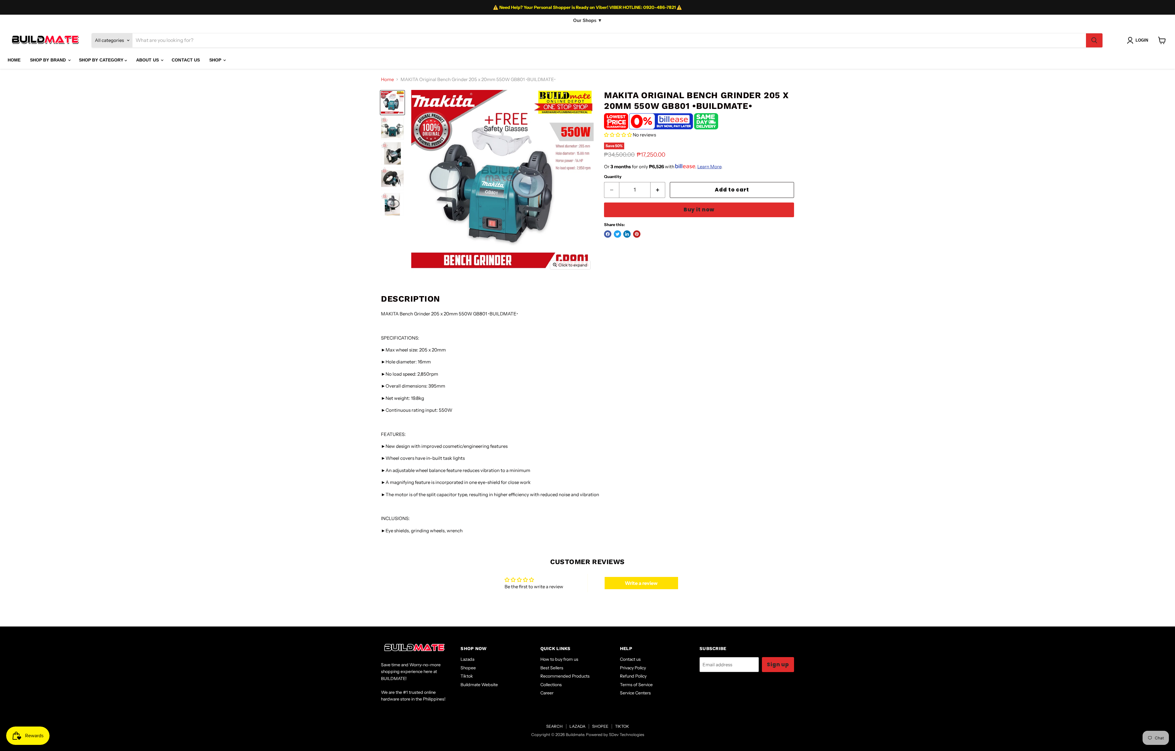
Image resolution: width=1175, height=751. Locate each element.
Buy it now (699, 209)
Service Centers (635, 693)
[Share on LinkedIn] (627, 234)
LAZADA (577, 726)
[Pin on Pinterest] (636, 234)
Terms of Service (636, 684)
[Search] (1094, 40)
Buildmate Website (479, 684)
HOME (14, 60)
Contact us (630, 659)
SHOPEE (600, 726)
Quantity (612, 176)
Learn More (709, 166)
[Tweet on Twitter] (617, 234)
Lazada (467, 659)
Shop (216, 60)
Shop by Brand (48, 60)
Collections (551, 684)
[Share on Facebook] (607, 234)
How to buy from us (559, 659)
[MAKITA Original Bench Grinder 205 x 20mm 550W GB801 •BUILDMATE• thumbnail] (392, 103)
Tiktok (467, 676)
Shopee (468, 668)
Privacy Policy (633, 668)
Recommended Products (565, 676)
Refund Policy (633, 676)
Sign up (778, 664)
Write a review (641, 583)
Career (547, 693)
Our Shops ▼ (587, 20)
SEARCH (554, 726)
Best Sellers (551, 668)
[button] (618, 135)
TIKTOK (622, 726)
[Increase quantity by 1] (658, 190)
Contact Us (186, 60)
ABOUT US (148, 60)
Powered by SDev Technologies (615, 734)
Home (387, 79)
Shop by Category (102, 60)
